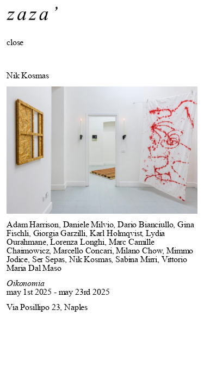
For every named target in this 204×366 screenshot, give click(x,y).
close (15, 42)
